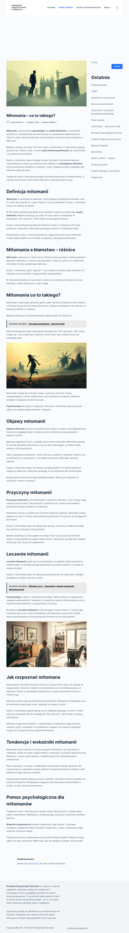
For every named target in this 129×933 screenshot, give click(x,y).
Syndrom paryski (99, 164)
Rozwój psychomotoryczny (88, 7)
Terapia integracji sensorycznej (106, 139)
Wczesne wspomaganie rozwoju (106, 133)
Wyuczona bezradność (102, 104)
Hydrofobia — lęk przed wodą (105, 126)
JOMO (94, 91)
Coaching (51, 7)
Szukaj (94, 62)
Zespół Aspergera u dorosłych (105, 171)
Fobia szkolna (97, 120)
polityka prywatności (78, 928)
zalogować (33, 863)
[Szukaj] (117, 8)
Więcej (107, 7)
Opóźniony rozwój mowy (103, 97)
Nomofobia (96, 152)
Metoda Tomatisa (99, 145)
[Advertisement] (64, 34)
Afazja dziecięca (99, 85)
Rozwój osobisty (65, 7)
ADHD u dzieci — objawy (103, 158)
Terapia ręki (96, 177)
